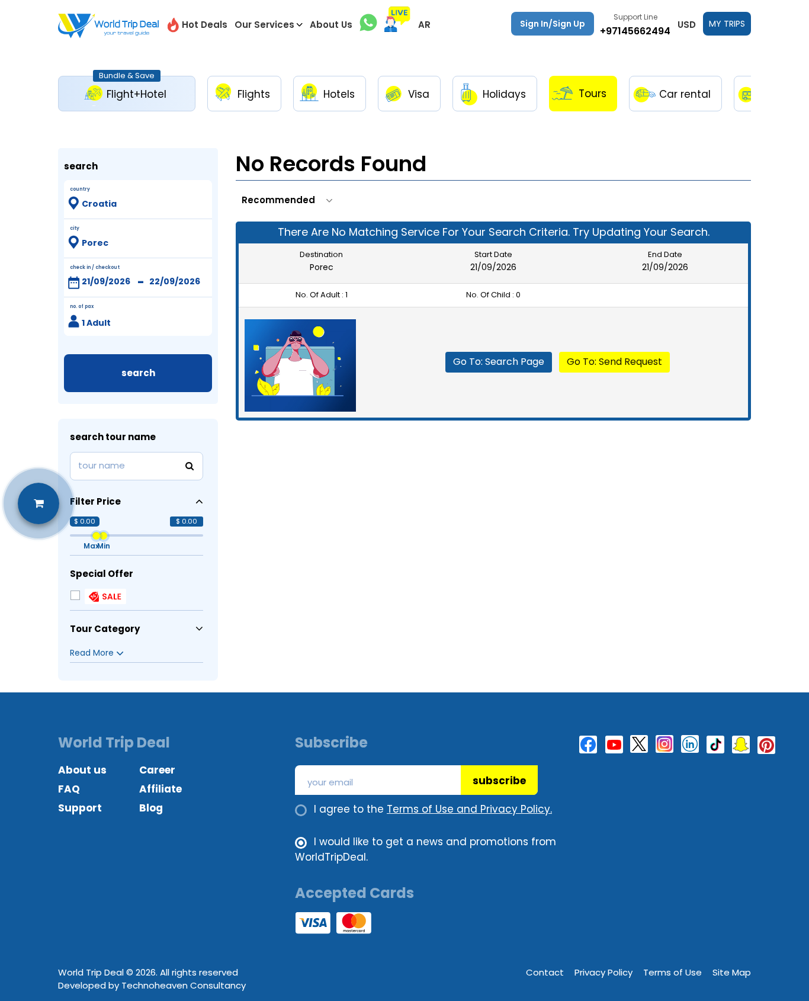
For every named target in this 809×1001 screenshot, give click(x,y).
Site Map (731, 972)
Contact (545, 972)
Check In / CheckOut (95, 267)
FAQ (69, 789)
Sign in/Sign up (552, 24)
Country (80, 189)
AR (424, 24)
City (74, 228)
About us (82, 770)
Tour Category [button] (105, 629)
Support (80, 808)
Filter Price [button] (95, 501)
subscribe (499, 781)
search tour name (113, 437)
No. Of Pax (82, 306)
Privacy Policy (603, 972)
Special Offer (101, 573)
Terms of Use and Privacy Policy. (469, 809)
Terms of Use (672, 972)
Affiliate (160, 789)
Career (157, 770)
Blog (151, 808)
